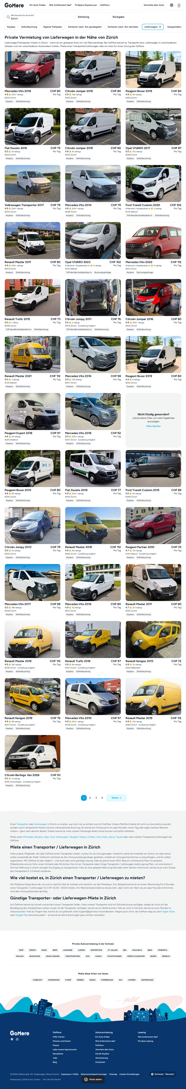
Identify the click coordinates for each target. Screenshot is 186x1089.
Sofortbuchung (29, 26)
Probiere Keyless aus (86, 5)
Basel (44, 950)
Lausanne (67, 950)
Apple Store (168, 911)
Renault (39, 837)
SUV (120, 980)
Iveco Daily (102, 837)
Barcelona (34, 956)
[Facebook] (12, 1039)
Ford (52, 837)
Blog (55, 1062)
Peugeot (73, 837)
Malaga (20, 956)
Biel (125, 950)
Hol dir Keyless (102, 1054)
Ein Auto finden (37, 5)
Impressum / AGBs (69, 1074)
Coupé (68, 980)
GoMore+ (105, 5)
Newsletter (58, 1054)
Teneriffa (162, 950)
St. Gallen (112, 950)
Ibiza (150, 950)
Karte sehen (95, 1079)
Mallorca (137, 950)
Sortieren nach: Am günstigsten (85, 26)
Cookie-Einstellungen (129, 1074)
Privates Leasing (145, 1041)
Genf (21, 950)
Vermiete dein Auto (154, 5)
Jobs (55, 1058)
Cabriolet (37, 980)
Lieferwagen (151, 26)
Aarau (98, 956)
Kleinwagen (53, 980)
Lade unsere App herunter (65, 1049)
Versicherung (101, 1058)
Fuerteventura (72, 956)
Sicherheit (100, 1062)
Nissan (82, 837)
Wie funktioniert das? (60, 5)
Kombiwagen (107, 980)
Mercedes (28, 837)
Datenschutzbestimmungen (94, 1074)
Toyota (119, 837)
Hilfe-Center (59, 1037)
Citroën (91, 837)
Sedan (92, 980)
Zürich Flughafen (136, 956)
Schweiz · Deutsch (164, 1074)
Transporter (22, 824)
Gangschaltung (175, 26)
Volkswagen (62, 837)
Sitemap (113, 1074)
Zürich (32, 950)
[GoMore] (14, 5)
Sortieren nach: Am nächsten (123, 26)
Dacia (112, 837)
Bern (55, 950)
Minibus (80, 980)
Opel (46, 837)
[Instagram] (17, 1039)
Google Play (21, 915)
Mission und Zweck (62, 1041)
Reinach (166, 956)
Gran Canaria (53, 956)
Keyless (11, 26)
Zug (88, 956)
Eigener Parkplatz (52, 26)
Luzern (81, 950)
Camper (131, 980)
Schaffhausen (114, 956)
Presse (56, 1045)
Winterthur (96, 950)
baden (153, 956)
